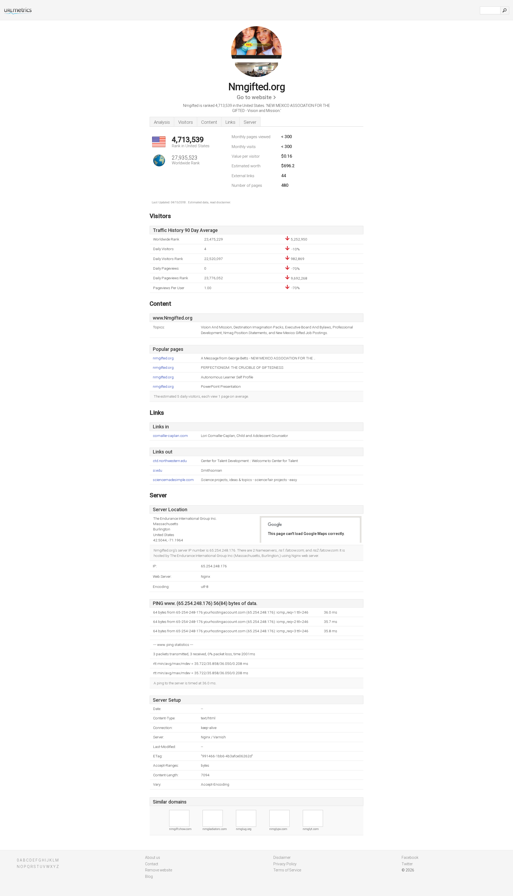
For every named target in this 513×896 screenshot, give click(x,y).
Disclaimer (282, 857)
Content (209, 122)
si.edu (157, 470)
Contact (151, 864)
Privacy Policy (285, 864)
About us (152, 857)
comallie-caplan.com (170, 436)
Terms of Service (287, 870)
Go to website (254, 97)
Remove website (158, 870)
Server (250, 122)
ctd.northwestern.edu (170, 461)
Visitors (185, 122)
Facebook (410, 857)
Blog (149, 876)
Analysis (162, 122)
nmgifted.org (163, 358)
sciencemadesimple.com (173, 480)
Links (230, 122)
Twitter (407, 864)
